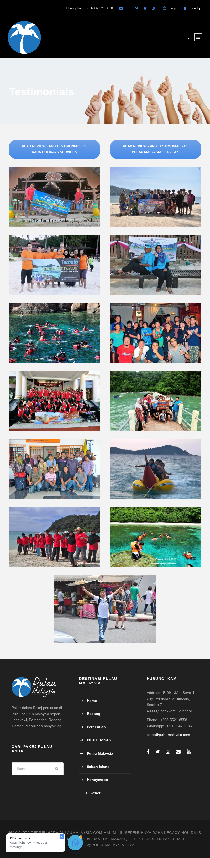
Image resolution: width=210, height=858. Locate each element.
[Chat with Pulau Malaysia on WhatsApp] (75, 842)
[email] (121, 8)
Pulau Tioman (99, 740)
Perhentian (96, 727)
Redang (93, 714)
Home (92, 701)
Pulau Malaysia (100, 753)
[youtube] (145, 8)
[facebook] (129, 8)
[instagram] (153, 8)
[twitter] (136, 8)
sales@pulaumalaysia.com (168, 735)
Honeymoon (97, 780)
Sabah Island (98, 767)
